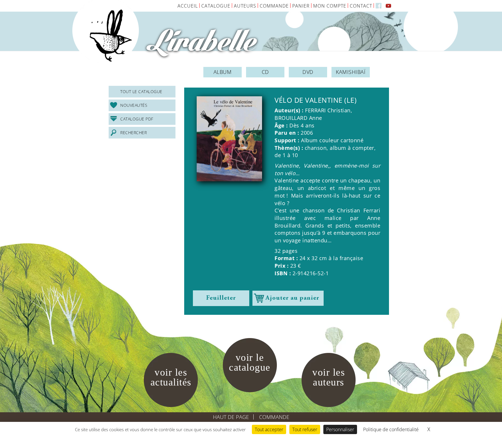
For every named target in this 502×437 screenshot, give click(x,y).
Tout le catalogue (141, 91)
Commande (274, 6)
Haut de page (231, 416)
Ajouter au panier (292, 298)
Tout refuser (304, 429)
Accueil (188, 6)
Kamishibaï (350, 71)
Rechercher (133, 132)
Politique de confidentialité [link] (391, 429)
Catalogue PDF (136, 119)
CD (265, 71)
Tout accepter (269, 429)
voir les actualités (170, 377)
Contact (361, 6)
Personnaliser (340, 429)
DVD (307, 71)
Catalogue (215, 6)
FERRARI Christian (328, 110)
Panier (301, 6)
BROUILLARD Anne (298, 117)
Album (223, 71)
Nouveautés (133, 105)
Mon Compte (329, 6)
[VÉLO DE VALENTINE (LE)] (229, 138)
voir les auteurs (328, 377)
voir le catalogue (249, 362)
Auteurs (245, 6)
